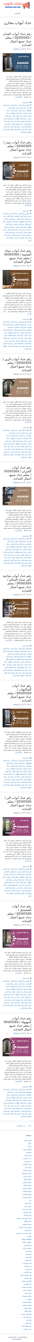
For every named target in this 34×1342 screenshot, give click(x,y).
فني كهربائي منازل (25, 1275)
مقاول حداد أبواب (25, 132)
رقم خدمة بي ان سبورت (23, 1233)
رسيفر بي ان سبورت (24, 1227)
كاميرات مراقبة (26, 1281)
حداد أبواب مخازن (18, 224)
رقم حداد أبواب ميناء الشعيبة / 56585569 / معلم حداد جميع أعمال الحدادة (17, 256)
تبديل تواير (28, 1167)
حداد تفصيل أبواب (17, 124)
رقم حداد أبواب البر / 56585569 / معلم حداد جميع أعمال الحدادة (18, 803)
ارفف (29, 1143)
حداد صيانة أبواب (26, 126)
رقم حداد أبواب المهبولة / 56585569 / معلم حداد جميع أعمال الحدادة (17, 1023)
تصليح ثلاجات (27, 1185)
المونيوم (28, 1152)
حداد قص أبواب (15, 126)
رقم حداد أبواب (16, 235)
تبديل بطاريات (27, 1164)
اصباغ (29, 1146)
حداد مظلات (27, 1221)
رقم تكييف (28, 1230)
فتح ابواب (28, 1251)
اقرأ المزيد (18, 97)
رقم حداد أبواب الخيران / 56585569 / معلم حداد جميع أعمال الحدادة (17, 473)
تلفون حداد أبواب (23, 105)
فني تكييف (28, 1260)
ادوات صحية (27, 1140)
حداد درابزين (27, 1206)
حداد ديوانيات (27, 1212)
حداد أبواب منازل (9, 118)
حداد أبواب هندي (26, 121)
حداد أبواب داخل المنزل (17, 110)
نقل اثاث (28, 1320)
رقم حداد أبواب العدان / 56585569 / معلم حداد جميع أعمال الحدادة (17, 39)
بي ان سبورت (27, 1158)
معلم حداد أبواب (8, 129)
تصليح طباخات (26, 1191)
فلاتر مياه (28, 1257)
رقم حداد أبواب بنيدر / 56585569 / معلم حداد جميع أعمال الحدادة (17, 147)
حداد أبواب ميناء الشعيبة (15, 335)
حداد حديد (7, 124)
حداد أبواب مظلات (21, 118)
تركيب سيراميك (26, 1173)
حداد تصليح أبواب (12, 229)
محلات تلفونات (26, 1296)
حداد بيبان (11, 121)
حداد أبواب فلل (17, 116)
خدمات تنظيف (26, 1224)
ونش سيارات (27, 1329)
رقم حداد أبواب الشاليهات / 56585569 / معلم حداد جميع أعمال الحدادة (19, 693)
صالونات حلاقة (26, 1242)
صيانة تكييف (27, 1245)
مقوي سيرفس (26, 1305)
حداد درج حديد (26, 1209)
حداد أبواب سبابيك (10, 219)
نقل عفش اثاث (26, 1326)
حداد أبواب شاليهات (16, 113)
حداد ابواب (25, 102)
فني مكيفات (27, 1278)
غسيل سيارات (27, 1248)
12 (24, 1126)
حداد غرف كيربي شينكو (24, 1218)
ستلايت (29, 1236)
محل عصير (28, 1293)
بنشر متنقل (27, 1155)
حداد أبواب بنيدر (8, 216)
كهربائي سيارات (26, 1287)
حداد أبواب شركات (12, 221)
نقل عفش (28, 1323)
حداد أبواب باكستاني (20, 216)
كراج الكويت (27, 1284)
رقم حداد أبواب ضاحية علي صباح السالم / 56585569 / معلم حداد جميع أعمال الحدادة (17, 583)
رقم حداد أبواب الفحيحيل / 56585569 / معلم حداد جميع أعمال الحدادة (19, 913)
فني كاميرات (27, 1272)
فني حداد (24, 129)
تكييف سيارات (27, 1197)
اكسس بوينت (27, 1149)
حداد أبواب (14, 105)
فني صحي (28, 1269)
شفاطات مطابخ (26, 1239)
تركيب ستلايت (27, 1170)
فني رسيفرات (27, 1263)
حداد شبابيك (27, 1215)
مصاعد (29, 1299)
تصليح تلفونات (26, 1182)
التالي (19, 1126)
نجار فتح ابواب (26, 1317)
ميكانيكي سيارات (26, 1314)
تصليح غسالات (26, 1194)
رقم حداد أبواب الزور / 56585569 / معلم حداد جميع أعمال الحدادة (17, 364)
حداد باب (17, 121)
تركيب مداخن (27, 1176)
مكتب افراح (27, 1311)
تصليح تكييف (27, 1179)
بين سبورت (27, 1161)
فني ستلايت (27, 1266)
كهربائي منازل (27, 1290)
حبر (30, 1200)
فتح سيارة (28, 1254)
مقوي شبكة (27, 1308)
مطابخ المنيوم (27, 1302)
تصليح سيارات (27, 1188)
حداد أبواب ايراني (21, 108)
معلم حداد (17, 129)
